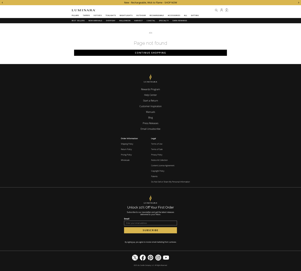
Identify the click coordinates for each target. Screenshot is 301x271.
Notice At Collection (159, 160)
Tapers (86, 15)
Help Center (150, 95)
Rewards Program (150, 89)
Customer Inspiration (150, 106)
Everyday (110, 20)
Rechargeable (157, 15)
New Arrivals (95, 20)
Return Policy (126, 149)
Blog (150, 117)
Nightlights (126, 15)
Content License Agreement (162, 165)
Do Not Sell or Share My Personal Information (170, 181)
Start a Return (150, 100)
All (185, 15)
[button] (216, 10)
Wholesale (125, 160)
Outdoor (141, 15)
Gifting (195, 15)
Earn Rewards (180, 20)
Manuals (150, 111)
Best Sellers (78, 20)
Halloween (125, 20)
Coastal (151, 20)
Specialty (164, 20)
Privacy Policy (156, 154)
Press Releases (150, 123)
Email (126, 218)
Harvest (138, 20)
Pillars (75, 15)
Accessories (174, 15)
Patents (154, 176)
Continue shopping (150, 52)
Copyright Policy (157, 171)
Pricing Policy (126, 154)
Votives (98, 15)
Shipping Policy (127, 144)
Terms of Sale (157, 149)
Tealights (110, 15)
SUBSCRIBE (150, 230)
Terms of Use (156, 144)
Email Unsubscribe (150, 128)
